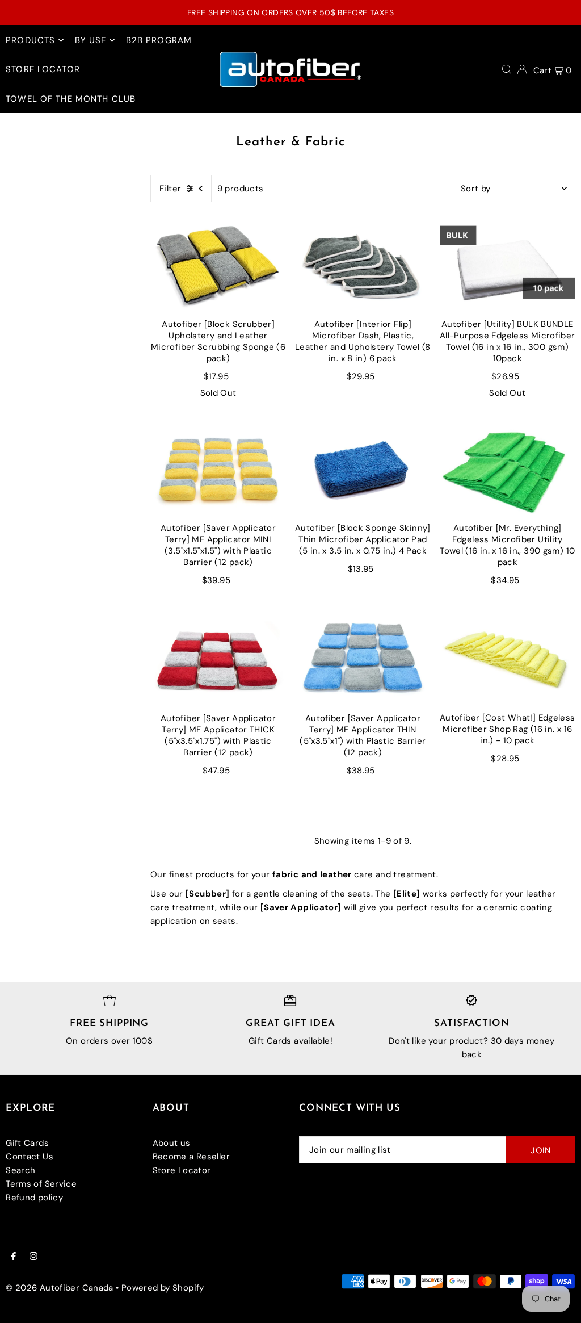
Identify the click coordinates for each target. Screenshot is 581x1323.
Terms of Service (41, 1184)
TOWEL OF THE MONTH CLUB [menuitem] (71, 98)
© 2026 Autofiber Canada (59, 1287)
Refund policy (34, 1197)
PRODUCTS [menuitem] (30, 40)
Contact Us (29, 1156)
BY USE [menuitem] (91, 40)
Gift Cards (27, 1143)
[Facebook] (13, 1257)
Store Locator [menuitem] (43, 69)
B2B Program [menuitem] (159, 40)
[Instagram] (33, 1257)
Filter (170, 188)
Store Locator (182, 1170)
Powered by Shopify (162, 1287)
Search (20, 1170)
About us (172, 1143)
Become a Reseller (191, 1156)
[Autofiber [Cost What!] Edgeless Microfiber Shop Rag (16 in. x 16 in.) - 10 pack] (507, 658)
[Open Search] (507, 69)
